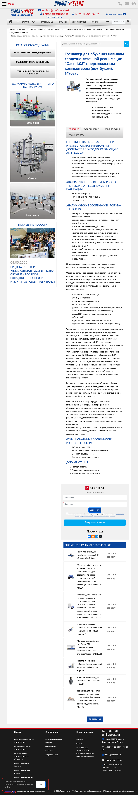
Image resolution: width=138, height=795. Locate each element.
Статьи (79, 744)
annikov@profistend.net (55, 10)
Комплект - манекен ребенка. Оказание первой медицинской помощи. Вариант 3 (89, 666)
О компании (51, 732)
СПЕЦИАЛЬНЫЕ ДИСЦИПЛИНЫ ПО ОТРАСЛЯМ (21, 756)
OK (41, 784)
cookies (7, 787)
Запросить (95, 510)
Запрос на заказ (51, 755)
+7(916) (105, 747)
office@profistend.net (55, 14)
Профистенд (46, 22)
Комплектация (112, 129)
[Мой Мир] (96, 536)
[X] (100, 536)
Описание (74, 129)
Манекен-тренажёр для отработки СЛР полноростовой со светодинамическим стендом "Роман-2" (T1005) (89, 647)
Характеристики (92, 129)
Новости (79, 740)
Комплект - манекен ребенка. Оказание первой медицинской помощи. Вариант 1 (89, 629)
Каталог (25, 22)
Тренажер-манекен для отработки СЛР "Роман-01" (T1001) (89, 681)
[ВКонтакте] (89, 536)
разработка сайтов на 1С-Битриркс (31, 791)
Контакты (96, 22)
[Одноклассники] (93, 536)
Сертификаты (79, 22)
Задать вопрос (76, 135)
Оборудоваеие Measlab (23, 777)
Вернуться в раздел (96, 523)
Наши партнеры (84, 732)
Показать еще (95, 719)
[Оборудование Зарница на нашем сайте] (95, 488)
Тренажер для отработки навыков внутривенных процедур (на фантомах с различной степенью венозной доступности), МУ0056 (88, 699)
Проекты (62, 22)
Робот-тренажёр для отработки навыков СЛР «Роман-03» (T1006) (88, 555)
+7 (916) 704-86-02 (86, 14)
